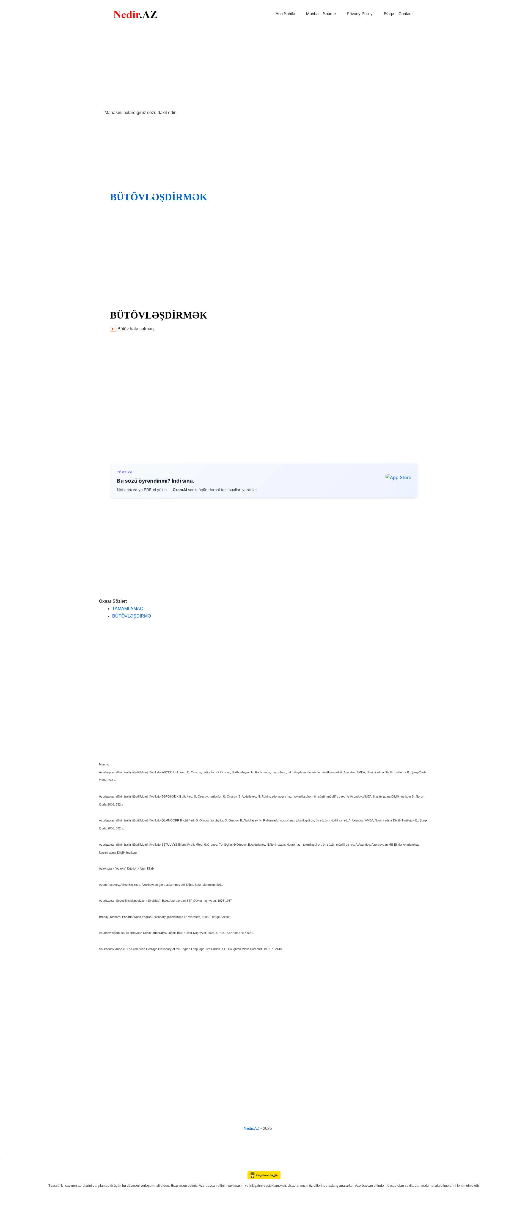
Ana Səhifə (285, 13)
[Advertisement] (264, 68)
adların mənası (9, 1167)
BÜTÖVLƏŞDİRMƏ (131, 616)
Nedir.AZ (252, 1128)
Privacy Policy (360, 13)
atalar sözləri (9, 1159)
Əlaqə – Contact (398, 13)
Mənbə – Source (321, 13)
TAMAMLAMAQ (127, 608)
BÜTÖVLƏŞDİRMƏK (158, 197)
